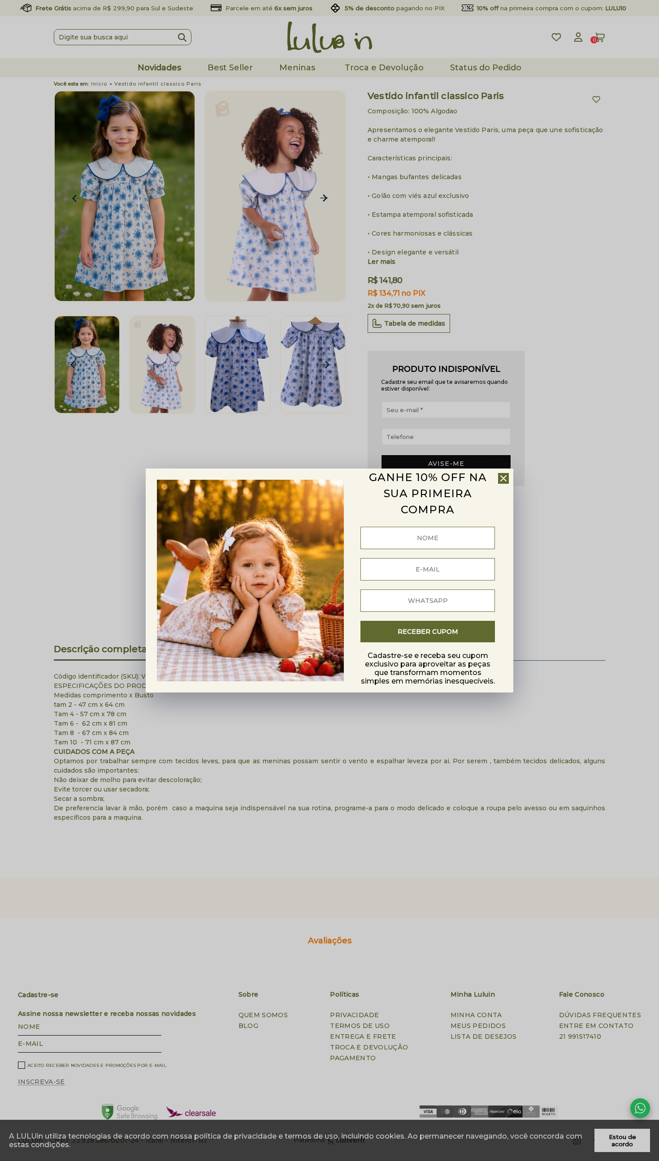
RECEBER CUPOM (428, 632)
